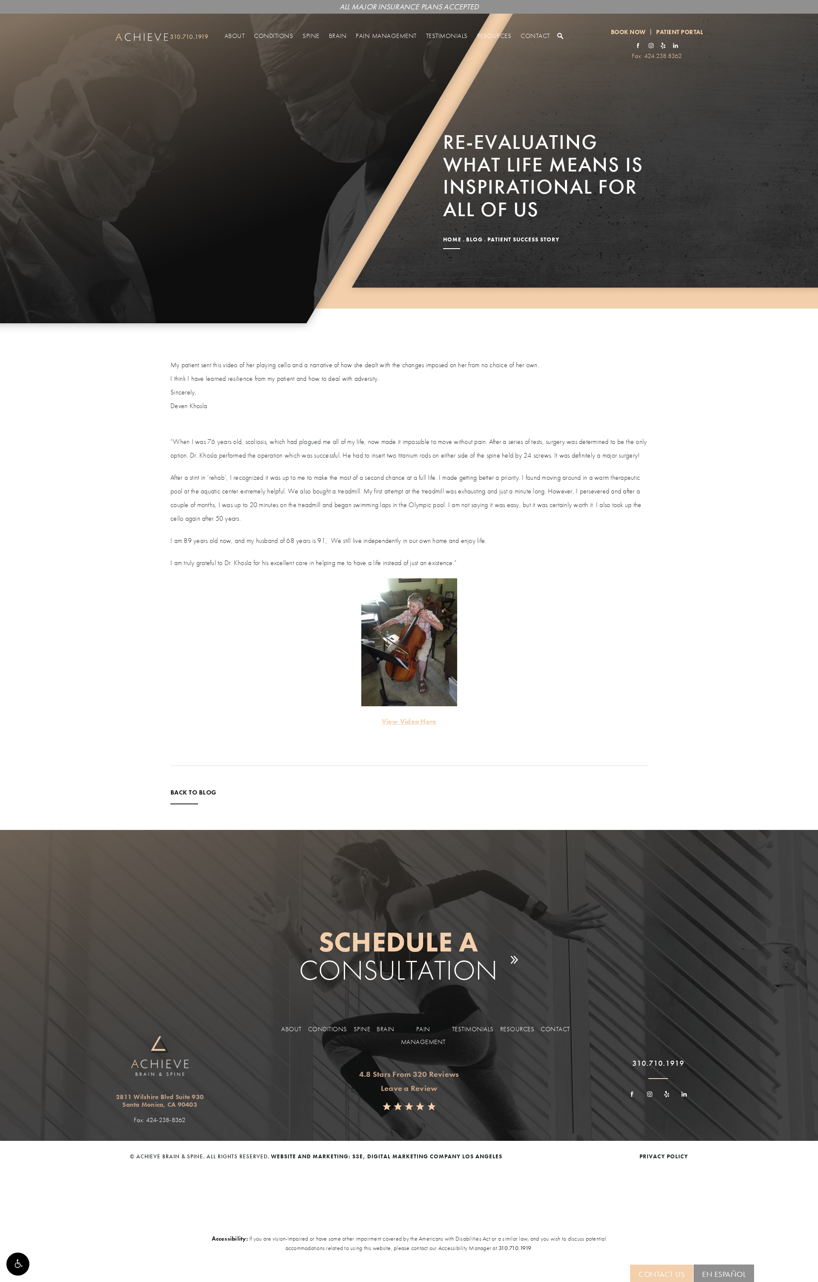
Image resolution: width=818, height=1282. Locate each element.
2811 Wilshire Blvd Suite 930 (160, 1100)
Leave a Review (409, 1088)
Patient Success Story (523, 239)
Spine (311, 36)
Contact (535, 36)
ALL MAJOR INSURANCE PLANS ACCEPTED (409, 7)
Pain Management (386, 36)
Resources (494, 36)
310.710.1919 (514, 1248)
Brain (338, 36)
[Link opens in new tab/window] (638, 45)
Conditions (273, 36)
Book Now (628, 32)
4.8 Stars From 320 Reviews (409, 1074)
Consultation (398, 956)
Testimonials (447, 36)
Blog (474, 239)
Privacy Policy (663, 1156)
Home (452, 239)
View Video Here (409, 721)
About (235, 36)
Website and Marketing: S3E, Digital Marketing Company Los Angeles (386, 1156)
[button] (17, 1264)
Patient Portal (679, 32)
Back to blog (193, 793)
